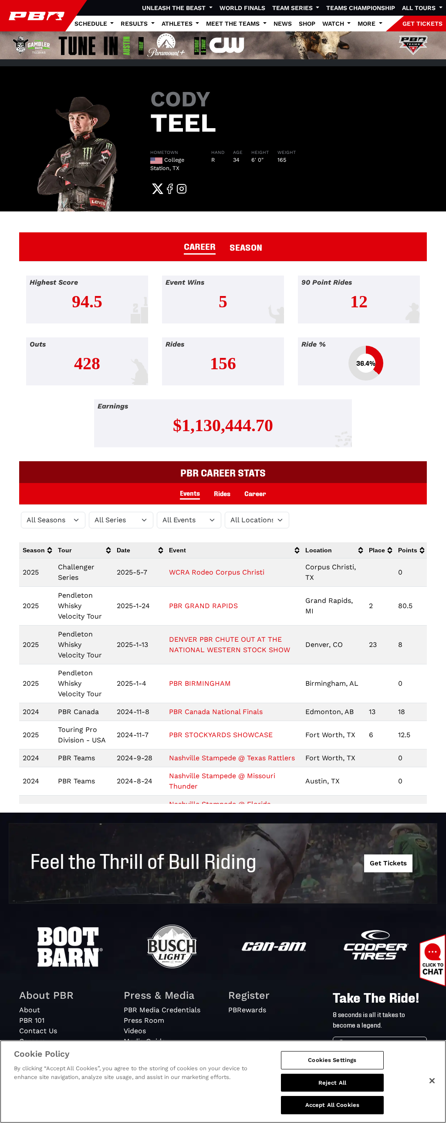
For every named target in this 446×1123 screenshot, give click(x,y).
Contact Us (38, 1031)
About (29, 1010)
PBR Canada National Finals (216, 712)
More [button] (367, 23)
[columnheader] (36, 550)
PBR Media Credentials (162, 1010)
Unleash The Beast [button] (174, 7)
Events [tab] (190, 493)
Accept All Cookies (332, 1105)
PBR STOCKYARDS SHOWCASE (221, 735)
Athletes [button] (178, 23)
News (283, 23)
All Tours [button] (419, 7)
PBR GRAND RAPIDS (203, 606)
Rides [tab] (222, 493)
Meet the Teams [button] (233, 23)
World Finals (242, 7)
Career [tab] (255, 493)
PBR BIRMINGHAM (200, 683)
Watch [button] (334, 23)
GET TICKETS (422, 23)
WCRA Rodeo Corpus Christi (216, 572)
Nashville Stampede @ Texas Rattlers (232, 758)
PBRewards (247, 1010)
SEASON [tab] (246, 247)
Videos (135, 1031)
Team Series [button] (293, 7)
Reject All (332, 1082)
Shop (307, 23)
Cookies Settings (332, 1060)
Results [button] (135, 23)
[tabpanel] (223, 368)
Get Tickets (388, 863)
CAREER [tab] (200, 246)
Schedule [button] (91, 23)
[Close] (432, 1080)
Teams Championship (360, 7)
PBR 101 (31, 1020)
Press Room (144, 1020)
